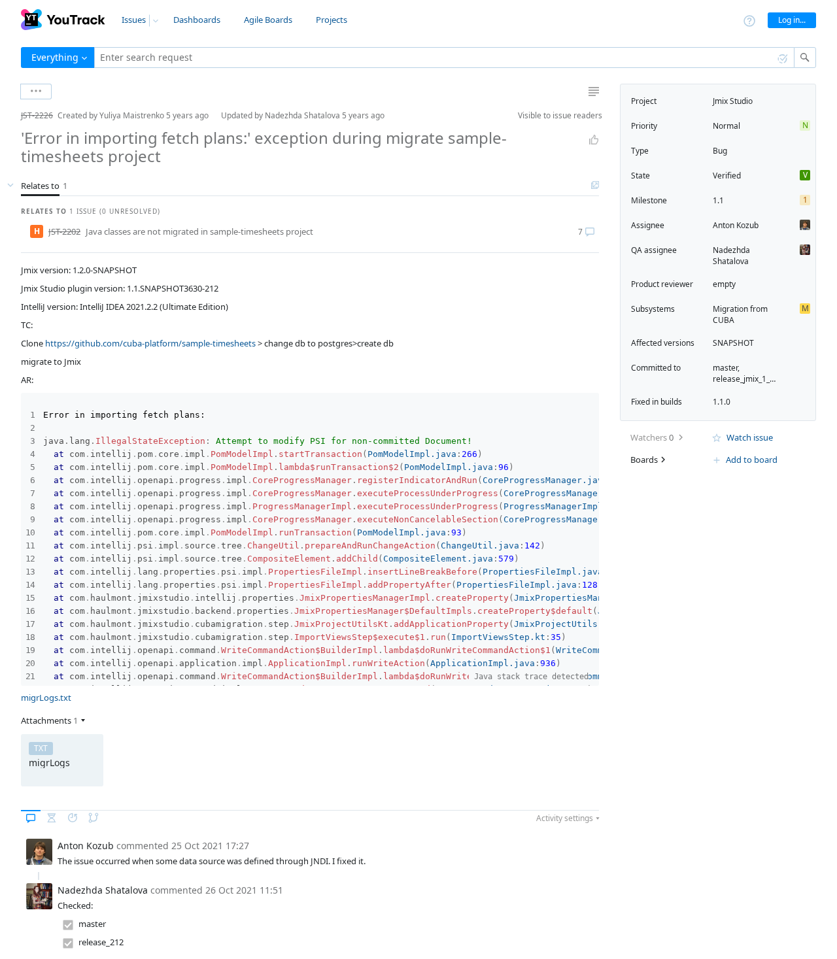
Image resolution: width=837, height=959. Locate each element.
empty (724, 284)
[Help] (749, 20)
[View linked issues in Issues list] (595, 186)
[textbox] (444, 57)
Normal (726, 125)
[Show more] (36, 91)
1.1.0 (721, 401)
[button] (10, 115)
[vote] (594, 140)
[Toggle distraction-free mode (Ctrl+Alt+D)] (594, 91)
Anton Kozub (736, 225)
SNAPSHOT (733, 342)
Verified (727, 175)
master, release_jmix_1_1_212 (752, 373)
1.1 (718, 200)
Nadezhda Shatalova (731, 255)
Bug (720, 150)
